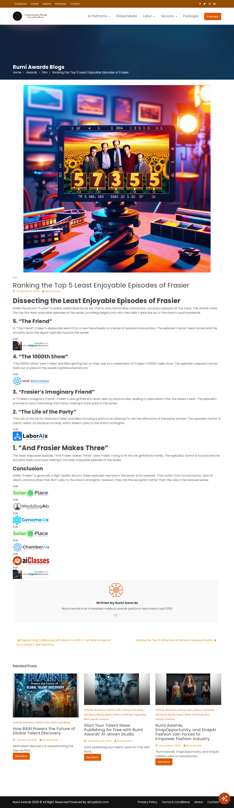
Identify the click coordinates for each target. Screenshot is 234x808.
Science (104, 719)
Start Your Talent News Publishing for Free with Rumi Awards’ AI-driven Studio (113, 730)
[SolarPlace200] (31, 493)
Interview (212, 16)
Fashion (39, 722)
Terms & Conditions (176, 802)
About (198, 802)
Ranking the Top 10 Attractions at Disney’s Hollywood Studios (174, 640)
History (126, 710)
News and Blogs (60, 722)
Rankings (60, 3)
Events (35, 3)
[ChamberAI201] (31, 547)
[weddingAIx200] (31, 506)
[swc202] (31, 381)
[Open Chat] (224, 798)
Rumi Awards (52, 291)
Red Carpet (91, 719)
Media (100, 714)
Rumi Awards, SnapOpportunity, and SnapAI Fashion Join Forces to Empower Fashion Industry (185, 732)
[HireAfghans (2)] (31, 345)
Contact (75, 3)
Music (108, 714)
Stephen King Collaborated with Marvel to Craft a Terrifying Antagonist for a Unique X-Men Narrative (64, 642)
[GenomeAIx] (31, 520)
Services (167, 16)
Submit (47, 3)
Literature (89, 714)
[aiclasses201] (31, 560)
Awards (17, 722)
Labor (147, 16)
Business (28, 722)
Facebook (21, 3)
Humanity (137, 710)
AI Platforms (97, 16)
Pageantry (140, 714)
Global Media (126, 16)
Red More (21, 756)
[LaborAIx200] (31, 436)
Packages (191, 16)
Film (15, 277)
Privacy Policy (147, 802)
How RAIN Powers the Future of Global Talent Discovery (44, 731)
